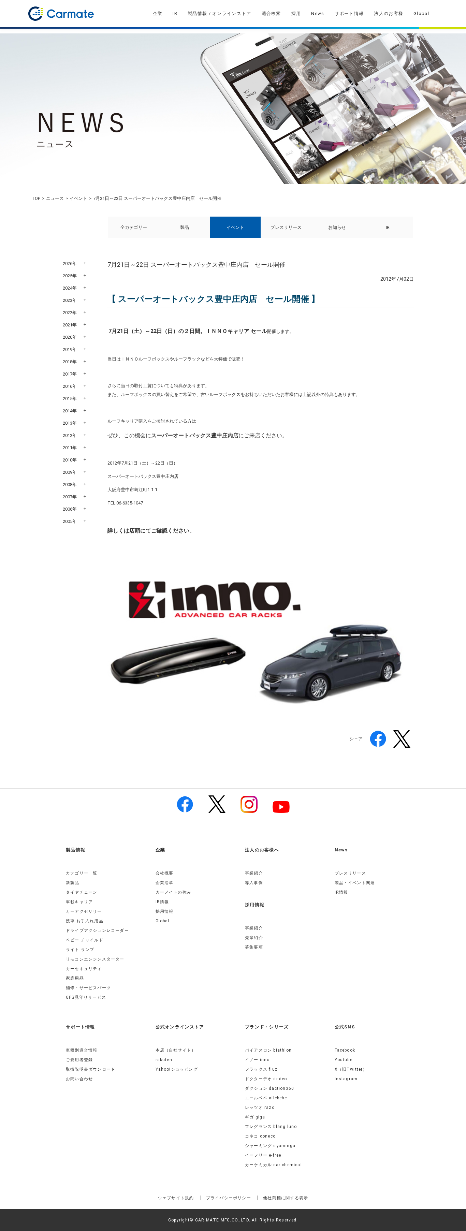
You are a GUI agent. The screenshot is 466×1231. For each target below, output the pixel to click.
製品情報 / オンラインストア (219, 13)
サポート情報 (349, 13)
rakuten (164, 1059)
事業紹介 (254, 873)
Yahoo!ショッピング (177, 1069)
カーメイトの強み (174, 892)
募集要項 (254, 947)
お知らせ (337, 227)
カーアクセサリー (84, 911)
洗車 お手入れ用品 (84, 921)
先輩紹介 (254, 937)
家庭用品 (75, 978)
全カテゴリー (133, 227)
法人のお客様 (388, 13)
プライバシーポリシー (228, 1198)
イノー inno (257, 1059)
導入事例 (254, 882)
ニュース (55, 198)
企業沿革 (165, 882)
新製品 (72, 882)
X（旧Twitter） (351, 1069)
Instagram (346, 1078)
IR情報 (162, 901)
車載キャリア (79, 901)
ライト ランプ (80, 949)
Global (421, 13)
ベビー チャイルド (84, 940)
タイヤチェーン (81, 892)
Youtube (343, 1059)
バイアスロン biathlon (268, 1050)
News (317, 13)
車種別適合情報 (81, 1050)
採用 (296, 13)
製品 (184, 227)
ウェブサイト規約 (176, 1198)
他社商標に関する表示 (285, 1198)
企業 (158, 13)
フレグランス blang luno (271, 1126)
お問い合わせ (79, 1078)
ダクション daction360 (269, 1088)
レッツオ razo (260, 1107)
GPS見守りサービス (86, 997)
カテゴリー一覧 (81, 873)
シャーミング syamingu (270, 1145)
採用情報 (165, 911)
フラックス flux (261, 1069)
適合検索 (271, 13)
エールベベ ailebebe (266, 1098)
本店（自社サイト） (176, 1050)
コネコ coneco (260, 1136)
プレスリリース (286, 227)
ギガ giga (255, 1117)
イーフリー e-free (263, 1155)
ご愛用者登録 (79, 1059)
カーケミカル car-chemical (273, 1164)
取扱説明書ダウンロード (90, 1069)
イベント (78, 198)
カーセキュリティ (84, 968)
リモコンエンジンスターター (95, 959)
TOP (36, 198)
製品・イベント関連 (355, 882)
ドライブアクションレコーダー (97, 930)
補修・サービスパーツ (88, 987)
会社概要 (165, 873)
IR (175, 13)
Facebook (345, 1050)
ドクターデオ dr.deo (266, 1078)
